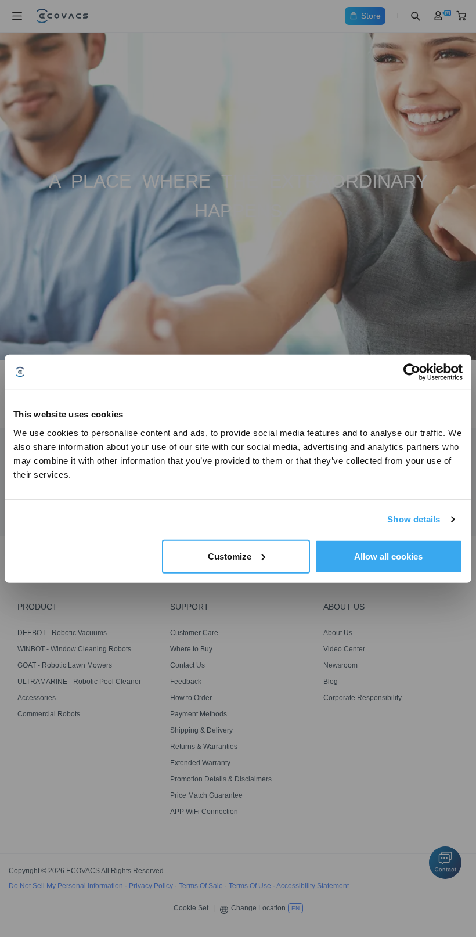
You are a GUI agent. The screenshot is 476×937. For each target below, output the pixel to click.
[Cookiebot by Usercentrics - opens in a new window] (412, 372)
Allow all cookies (388, 556)
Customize (229, 556)
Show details (413, 519)
